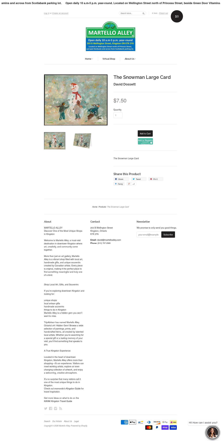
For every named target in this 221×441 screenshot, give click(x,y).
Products (102, 206)
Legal (76, 421)
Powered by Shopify (79, 425)
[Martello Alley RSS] (60, 408)
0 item (154, 13)
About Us (130, 59)
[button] (145, 141)
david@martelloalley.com (109, 239)
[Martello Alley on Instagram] (55, 408)
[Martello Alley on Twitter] (45, 408)
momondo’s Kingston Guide (67, 388)
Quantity (117, 110)
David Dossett (125, 84)
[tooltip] (150, 142)
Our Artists (57, 421)
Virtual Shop (109, 59)
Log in (46, 13)
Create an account (60, 13)
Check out (163, 13)
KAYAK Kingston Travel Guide (58, 401)
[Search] (143, 13)
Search (47, 421)
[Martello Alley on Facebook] (50, 408)
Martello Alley (64, 425)
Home (88, 59)
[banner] (110, 36)
